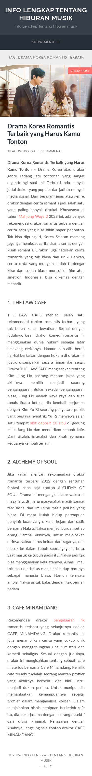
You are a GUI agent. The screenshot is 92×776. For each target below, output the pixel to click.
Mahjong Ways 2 (33, 216)
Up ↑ (48, 766)
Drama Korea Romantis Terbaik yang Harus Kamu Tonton (43, 133)
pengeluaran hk (69, 620)
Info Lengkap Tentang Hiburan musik (46, 14)
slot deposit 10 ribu (48, 422)
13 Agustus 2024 (21, 151)
